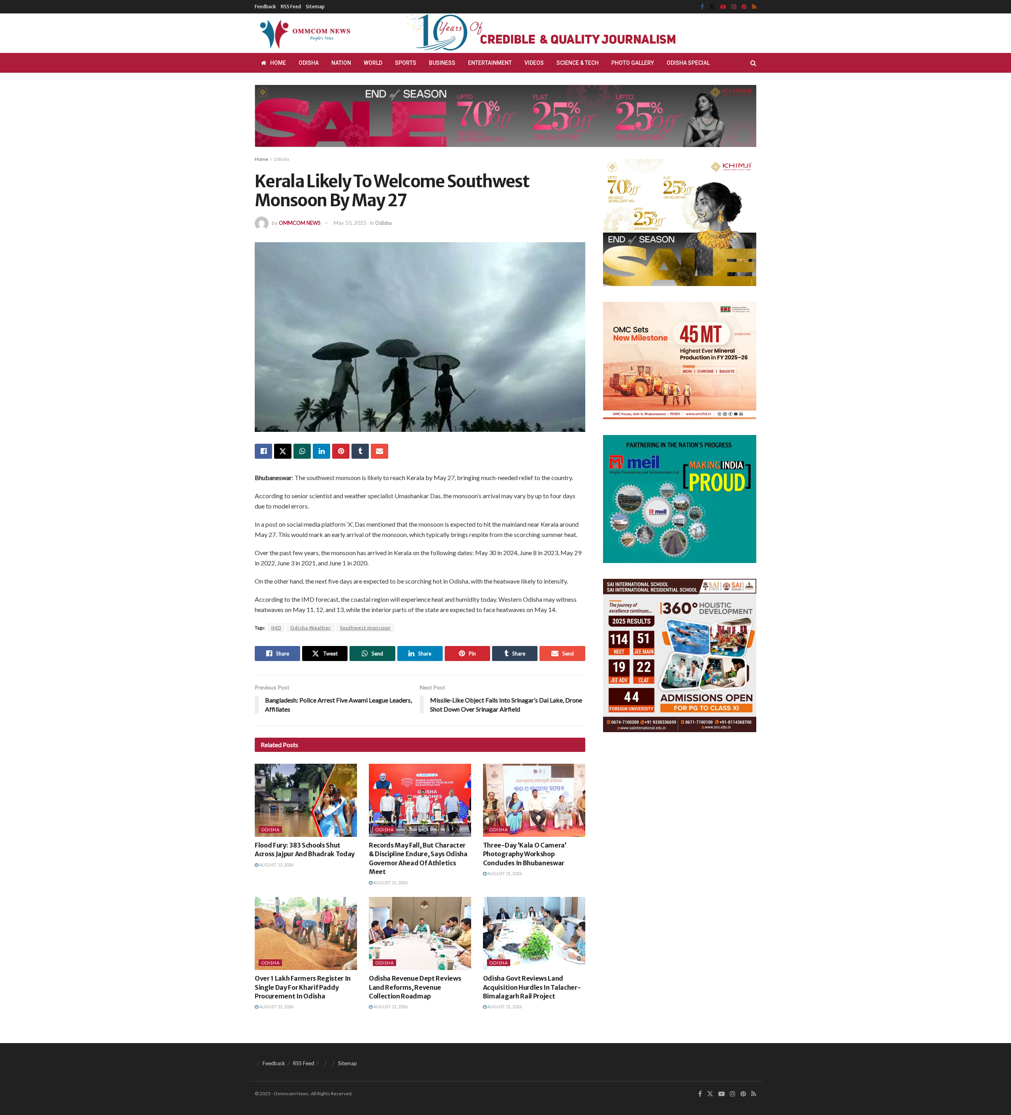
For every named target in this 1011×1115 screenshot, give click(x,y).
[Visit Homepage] (304, 33)
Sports (405, 63)
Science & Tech (577, 63)
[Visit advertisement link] (560, 33)
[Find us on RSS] (754, 7)
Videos (534, 63)
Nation (341, 63)
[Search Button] (753, 63)
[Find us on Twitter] (712, 7)
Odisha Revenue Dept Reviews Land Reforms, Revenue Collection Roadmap (415, 987)
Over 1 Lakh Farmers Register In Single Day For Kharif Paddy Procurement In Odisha (303, 987)
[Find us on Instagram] (733, 7)
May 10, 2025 (350, 223)
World (373, 63)
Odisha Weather (310, 628)
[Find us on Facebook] (702, 7)
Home (278, 63)
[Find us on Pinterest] (744, 7)
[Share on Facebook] (263, 451)
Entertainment (490, 63)
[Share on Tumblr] (360, 451)
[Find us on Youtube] (723, 7)
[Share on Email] (379, 451)
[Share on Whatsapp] (302, 451)
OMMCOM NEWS (300, 223)
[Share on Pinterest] (341, 451)
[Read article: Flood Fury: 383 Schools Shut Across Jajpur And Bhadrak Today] (306, 800)
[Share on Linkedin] (321, 451)
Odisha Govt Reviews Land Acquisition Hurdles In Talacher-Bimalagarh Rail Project (532, 987)
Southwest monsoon (365, 628)
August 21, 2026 (390, 882)
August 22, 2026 (275, 864)
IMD (276, 628)
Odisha (309, 63)
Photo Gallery (632, 63)
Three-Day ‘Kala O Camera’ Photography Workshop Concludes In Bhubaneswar (524, 854)
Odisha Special (688, 63)
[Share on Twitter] (282, 451)
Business (442, 63)
